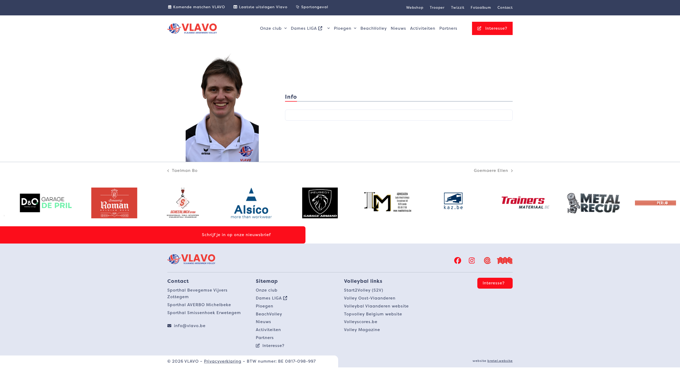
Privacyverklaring (222, 361)
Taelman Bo (182, 171)
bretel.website (500, 360)
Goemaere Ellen (491, 171)
